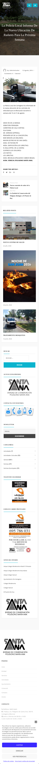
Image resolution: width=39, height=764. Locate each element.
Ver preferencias (19, 756)
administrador (14, 70)
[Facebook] (3, 172)
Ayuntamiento (6, 684)
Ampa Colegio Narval (10, 575)
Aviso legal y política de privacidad (25, 761)
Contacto (4, 693)
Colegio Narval (8, 588)
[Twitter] (6, 172)
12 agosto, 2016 (27, 70)
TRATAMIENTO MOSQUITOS (14, 335)
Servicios (4, 675)
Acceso (4, 697)
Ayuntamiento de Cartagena (12, 579)
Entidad (4, 671)
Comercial (5, 688)
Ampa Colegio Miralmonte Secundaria (15, 571)
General (17, 73)
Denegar (19, 751)
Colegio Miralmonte (10, 583)
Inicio (3, 667)
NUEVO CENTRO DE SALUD (13, 242)
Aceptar (19, 745)
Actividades (7, 451)
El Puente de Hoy (9, 592)
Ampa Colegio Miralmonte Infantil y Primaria (17, 566)
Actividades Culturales (10, 455)
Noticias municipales (10, 468)
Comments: (8, 73)
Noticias (6, 464)
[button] (36, 722)
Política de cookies (8, 761)
